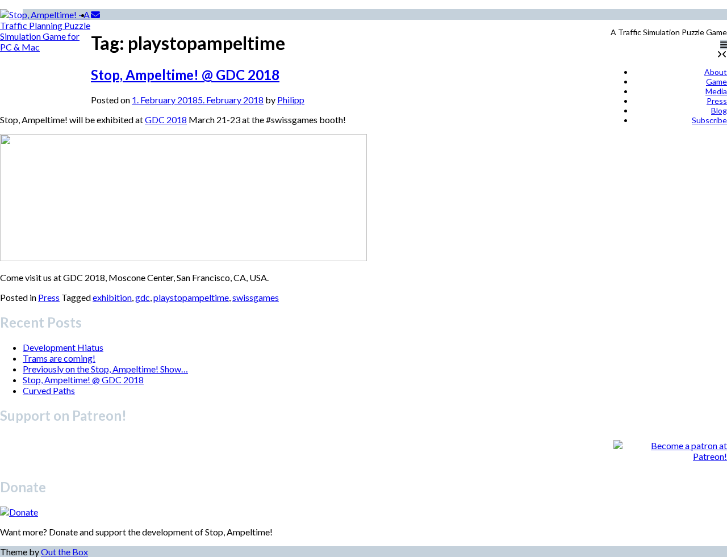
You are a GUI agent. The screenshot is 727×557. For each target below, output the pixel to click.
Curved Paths (49, 390)
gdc (142, 297)
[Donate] (19, 511)
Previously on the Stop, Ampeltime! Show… (105, 368)
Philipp (290, 99)
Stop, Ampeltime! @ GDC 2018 (185, 74)
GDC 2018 (166, 119)
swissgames (255, 297)
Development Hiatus (63, 347)
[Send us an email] (95, 14)
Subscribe (709, 120)
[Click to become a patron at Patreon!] (670, 456)
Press (717, 101)
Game (716, 81)
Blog (719, 110)
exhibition (112, 297)
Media (716, 91)
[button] (723, 44)
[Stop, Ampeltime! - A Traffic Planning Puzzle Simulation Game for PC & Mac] (45, 54)
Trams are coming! (59, 358)
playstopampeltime (191, 297)
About (715, 72)
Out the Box (64, 551)
